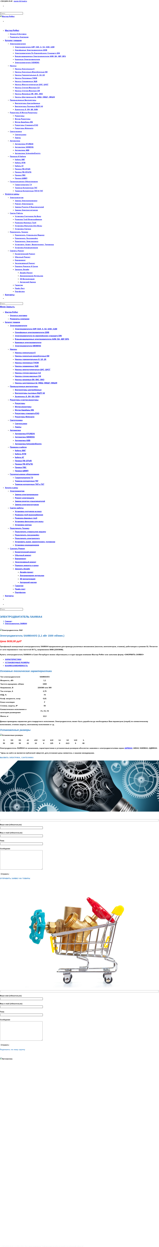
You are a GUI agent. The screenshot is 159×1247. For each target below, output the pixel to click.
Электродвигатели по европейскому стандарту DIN (38, 336)
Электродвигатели (18, 325)
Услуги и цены (11, 488)
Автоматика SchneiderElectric (28, 444)
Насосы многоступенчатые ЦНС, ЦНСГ (32, 369)
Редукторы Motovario (24, 417)
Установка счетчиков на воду (28, 511)
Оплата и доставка (18, 315)
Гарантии (19, 586)
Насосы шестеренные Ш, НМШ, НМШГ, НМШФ (36, 383)
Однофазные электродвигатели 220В (32, 332)
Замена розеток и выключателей (30, 501)
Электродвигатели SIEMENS (28, 346)
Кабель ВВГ (20, 450)
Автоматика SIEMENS (25, 437)
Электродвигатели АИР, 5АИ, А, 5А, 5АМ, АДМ (36, 329)
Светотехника (16, 420)
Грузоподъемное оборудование (24, 474)
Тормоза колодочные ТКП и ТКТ (29, 484)
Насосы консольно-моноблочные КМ (32, 356)
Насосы (13, 349)
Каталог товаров (12, 322)
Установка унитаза (23, 525)
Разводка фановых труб (26, 518)
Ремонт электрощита (24, 498)
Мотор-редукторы (23, 407)
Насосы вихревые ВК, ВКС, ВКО (29, 380)
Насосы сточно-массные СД (28, 373)
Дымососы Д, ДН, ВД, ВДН (27, 396)
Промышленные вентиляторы (24, 386)
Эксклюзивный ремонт (25, 562)
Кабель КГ (19, 457)
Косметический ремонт (25, 552)
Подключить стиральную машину (30, 532)
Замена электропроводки (26, 494)
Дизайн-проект (26, 572)
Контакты (9, 596)
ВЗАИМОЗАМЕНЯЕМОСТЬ (16, 666)
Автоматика (15, 430)
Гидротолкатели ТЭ (24, 478)
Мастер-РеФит (11, 312)
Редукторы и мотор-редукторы (24, 400)
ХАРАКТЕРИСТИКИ (13, 659)
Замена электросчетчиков (27, 504)
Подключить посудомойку (27, 535)
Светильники (21, 423)
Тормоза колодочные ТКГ (27, 481)
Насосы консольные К (25, 353)
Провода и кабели (18, 447)
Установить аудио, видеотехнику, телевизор (35, 542)
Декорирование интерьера (32, 575)
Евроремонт (20, 559)
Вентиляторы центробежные (28, 390)
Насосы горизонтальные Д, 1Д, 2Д (30, 359)
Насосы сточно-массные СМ (28, 376)
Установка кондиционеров (27, 545)
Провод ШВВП (21, 471)
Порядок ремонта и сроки (27, 565)
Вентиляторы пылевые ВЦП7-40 (30, 393)
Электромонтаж (17, 491)
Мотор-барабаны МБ (24, 410)
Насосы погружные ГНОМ (27, 363)
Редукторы (20, 403)
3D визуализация (27, 579)
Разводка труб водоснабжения (29, 515)
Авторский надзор (28, 582)
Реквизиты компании (19, 319)
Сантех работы (17, 508)
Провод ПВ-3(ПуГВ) (24, 464)
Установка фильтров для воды (29, 521)
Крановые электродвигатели (28, 342)
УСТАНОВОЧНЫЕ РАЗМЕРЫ (17, 663)
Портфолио (20, 592)
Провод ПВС (20, 467)
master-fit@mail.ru (20, 1)
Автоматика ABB (22, 440)
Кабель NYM (20, 454)
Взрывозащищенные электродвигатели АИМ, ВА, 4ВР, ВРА (42, 339)
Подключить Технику (19, 528)
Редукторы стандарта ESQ (27, 413)
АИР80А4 (128, 748)
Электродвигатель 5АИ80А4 (16, 623)
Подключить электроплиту (27, 538)
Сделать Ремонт (17, 548)
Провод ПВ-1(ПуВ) (23, 461)
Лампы (18, 427)
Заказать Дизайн (22, 569)
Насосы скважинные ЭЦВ (27, 366)
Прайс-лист (20, 589)
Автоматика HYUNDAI (25, 434)
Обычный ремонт (23, 555)
